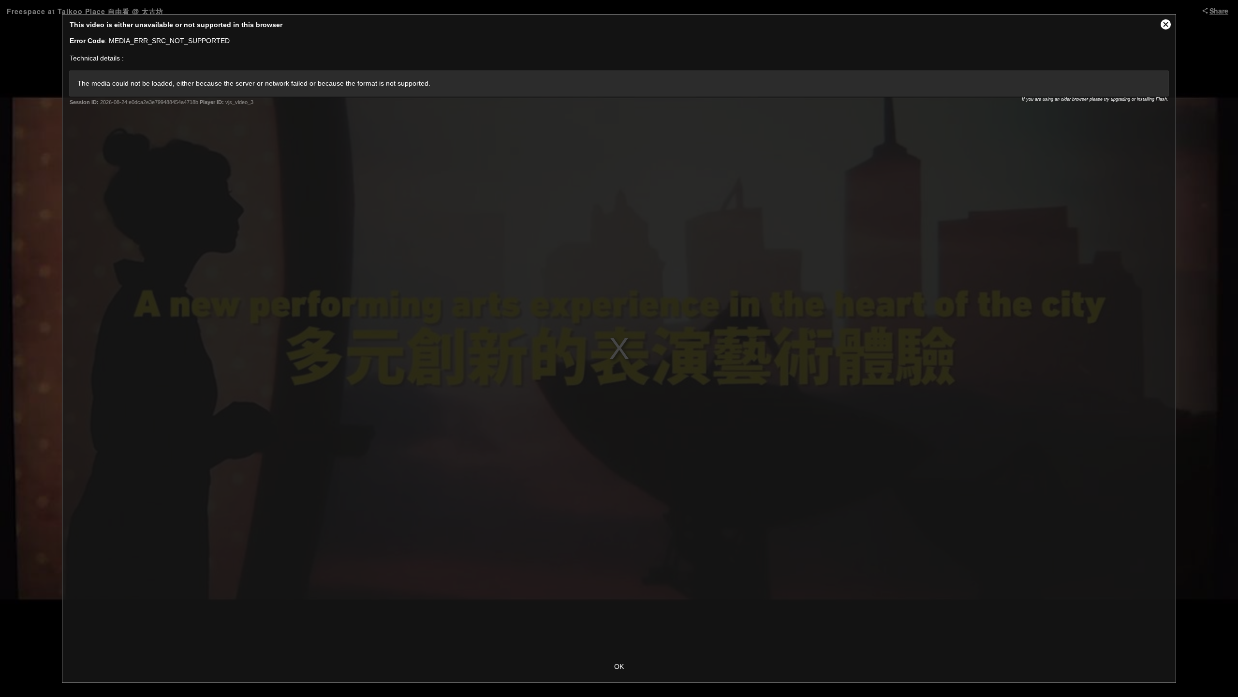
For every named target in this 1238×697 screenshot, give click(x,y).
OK (619, 666)
